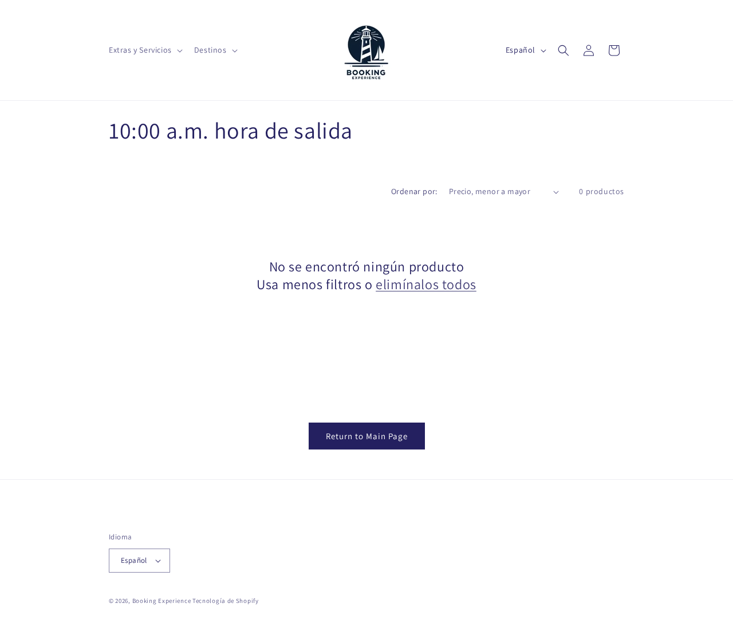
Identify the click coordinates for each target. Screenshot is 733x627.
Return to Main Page (367, 436)
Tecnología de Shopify (225, 601)
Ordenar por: (414, 191)
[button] (144, 50)
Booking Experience (161, 601)
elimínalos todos (426, 284)
